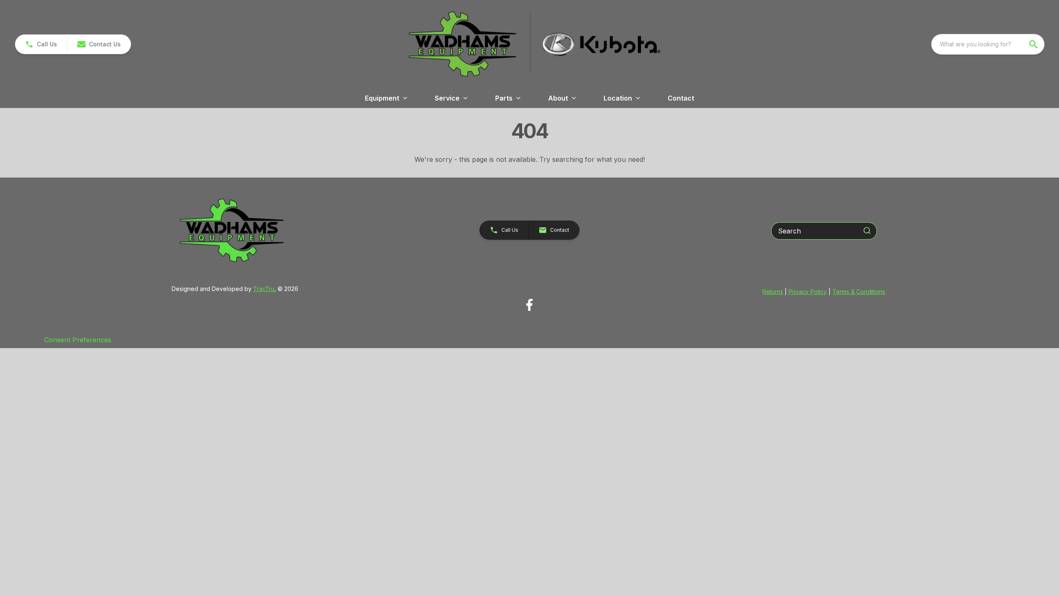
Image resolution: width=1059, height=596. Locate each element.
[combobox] (988, 44)
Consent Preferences (77, 340)
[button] (41, 44)
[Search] (867, 230)
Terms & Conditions (858, 291)
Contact (681, 98)
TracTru (263, 288)
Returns (772, 291)
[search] (1034, 44)
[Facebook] (529, 304)
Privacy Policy (807, 291)
